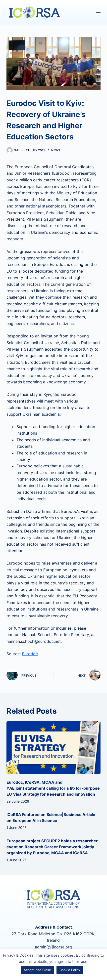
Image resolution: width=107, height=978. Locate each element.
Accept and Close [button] (37, 970)
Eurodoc (30, 653)
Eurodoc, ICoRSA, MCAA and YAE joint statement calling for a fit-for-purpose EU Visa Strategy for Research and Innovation (53, 788)
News (55, 150)
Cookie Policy (69, 970)
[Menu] (98, 12)
